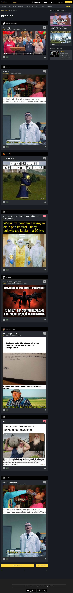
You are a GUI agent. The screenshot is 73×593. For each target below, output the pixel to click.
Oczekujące (37, 2)
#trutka (15, 73)
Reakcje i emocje (35, 6)
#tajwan (18, 29)
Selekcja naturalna (10, 482)
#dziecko (19, 283)
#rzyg (25, 29)
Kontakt (26, 586)
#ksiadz (22, 283)
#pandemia (13, 219)
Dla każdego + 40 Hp (11, 334)
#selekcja (16, 483)
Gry (3, 335)
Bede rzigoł (7, 28)
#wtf (11, 335)
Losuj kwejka (43, 565)
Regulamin (38, 586)
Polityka (28, 6)
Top (52, 2)
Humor (9, 6)
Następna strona (16, 565)
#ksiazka (15, 335)
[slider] (16, 53)
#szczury (9, 483)
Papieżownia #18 (9, 158)
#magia (19, 335)
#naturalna (20, 483)
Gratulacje (6, 71)
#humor (12, 73)
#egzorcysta (14, 283)
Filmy (45, 2)
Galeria (14, 6)
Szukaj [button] (69, 6)
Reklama (32, 586)
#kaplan (22, 29)
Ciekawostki (21, 6)
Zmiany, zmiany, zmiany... (12, 282)
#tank (14, 423)
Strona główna (4, 10)
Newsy (43, 6)
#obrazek (10, 283)
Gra (4, 421)
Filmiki (4, 29)
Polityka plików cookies (49, 586)
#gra (13, 335)
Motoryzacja (49, 6)
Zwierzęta (3, 6)
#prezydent (9, 29)
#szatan (25, 283)
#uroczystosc (14, 29)
